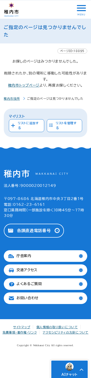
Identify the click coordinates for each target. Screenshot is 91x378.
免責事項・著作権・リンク (20, 332)
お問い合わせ (27, 298)
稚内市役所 (12, 98)
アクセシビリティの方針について (65, 332)
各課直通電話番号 (34, 231)
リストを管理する (66, 125)
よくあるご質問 (29, 284)
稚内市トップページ (23, 85)
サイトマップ (21, 327)
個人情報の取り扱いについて (57, 327)
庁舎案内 (23, 256)
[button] (81, 8)
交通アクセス (26, 270)
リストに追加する (28, 125)
